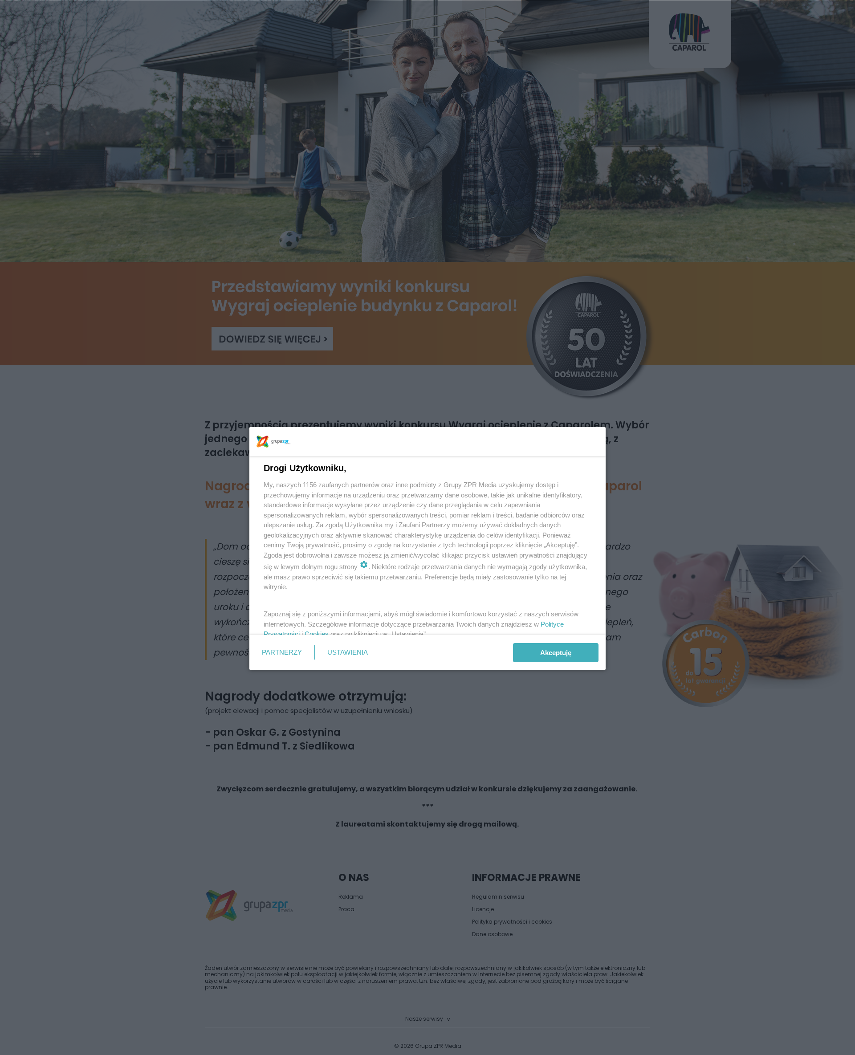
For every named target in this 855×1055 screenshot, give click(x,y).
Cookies (317, 634)
